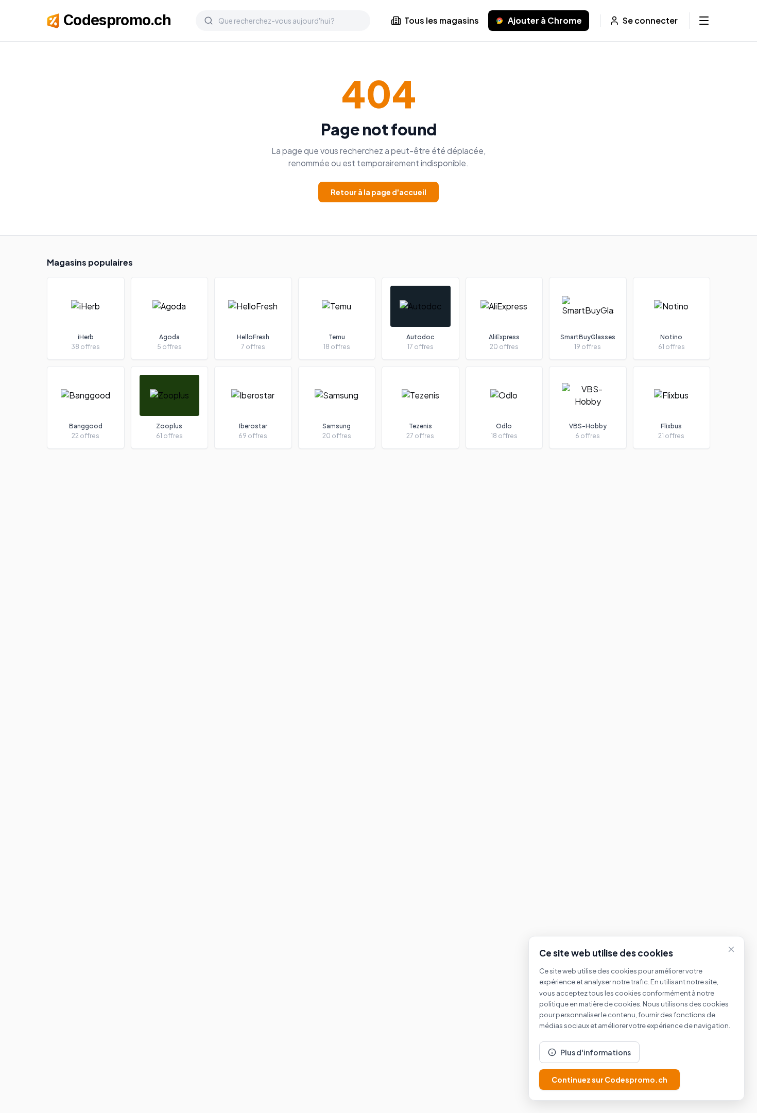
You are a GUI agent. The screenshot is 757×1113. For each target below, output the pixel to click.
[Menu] (704, 20)
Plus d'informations (595, 1052)
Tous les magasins (441, 20)
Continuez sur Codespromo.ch (609, 1079)
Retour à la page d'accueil (378, 192)
